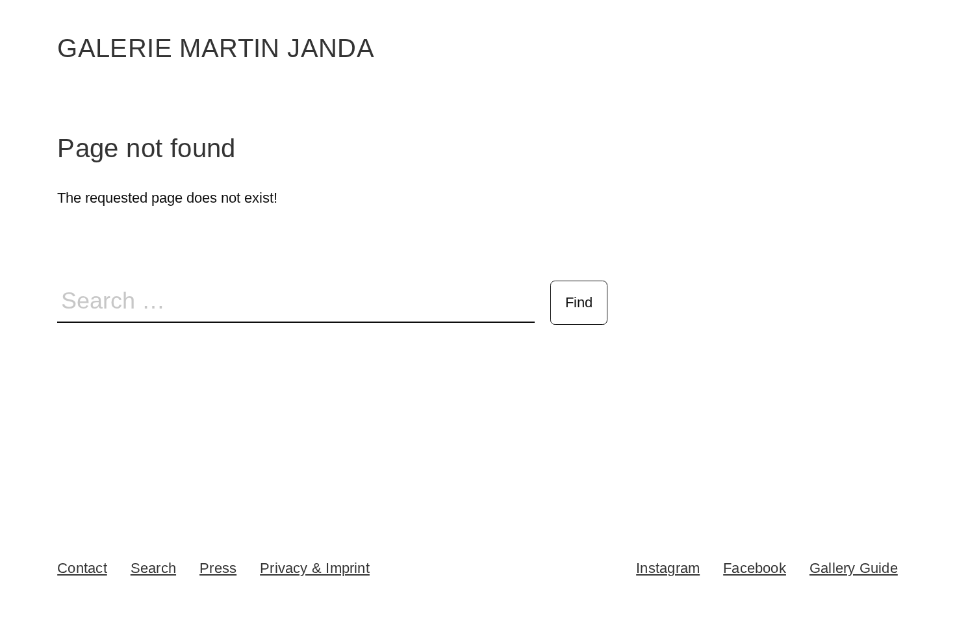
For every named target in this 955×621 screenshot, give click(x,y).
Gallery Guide (853, 568)
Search (153, 568)
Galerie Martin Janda (215, 48)
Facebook (754, 568)
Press (217, 568)
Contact (82, 568)
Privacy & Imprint (315, 568)
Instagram (668, 568)
